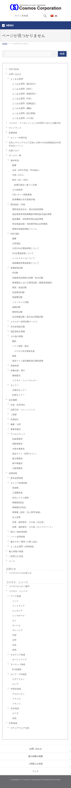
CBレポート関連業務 (22, 194)
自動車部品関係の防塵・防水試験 (27, 278)
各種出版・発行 (18, 370)
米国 (14, 718)
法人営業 (16, 517)
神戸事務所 (17, 463)
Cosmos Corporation (31, 779)
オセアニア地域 (18, 655)
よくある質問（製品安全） (24, 84)
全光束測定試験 (18, 326)
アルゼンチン (18, 694)
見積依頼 (15, 365)
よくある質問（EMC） (22, 89)
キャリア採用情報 (19, 483)
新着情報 (13, 133)
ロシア (15, 684)
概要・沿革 (16, 424)
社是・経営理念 (18, 405)
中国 (14, 635)
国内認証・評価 (18, 204)
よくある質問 (17, 79)
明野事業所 (17, 444)
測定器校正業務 (18, 331)
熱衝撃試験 (17, 297)
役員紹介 (15, 419)
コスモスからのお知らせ (20, 573)
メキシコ (16, 703)
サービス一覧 (15, 155)
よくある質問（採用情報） (23, 546)
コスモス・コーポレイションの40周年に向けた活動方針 (35, 123)
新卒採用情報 (17, 478)
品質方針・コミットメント (23, 409)
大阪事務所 (17, 468)
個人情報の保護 (16, 551)
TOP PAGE (14, 69)
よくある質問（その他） (23, 118)
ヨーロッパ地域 (18, 664)
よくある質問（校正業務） (24, 113)
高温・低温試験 (19, 287)
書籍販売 (16, 375)
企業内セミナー (19, 390)
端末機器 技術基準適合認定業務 (27, 219)
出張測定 (16, 243)
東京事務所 (17, 458)
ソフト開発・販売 (20, 346)
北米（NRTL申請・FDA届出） (26, 170)
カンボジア (17, 610)
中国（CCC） (18, 175)
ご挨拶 (14, 414)
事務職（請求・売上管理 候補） (27, 512)
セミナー (15, 385)
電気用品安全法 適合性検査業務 (27, 209)
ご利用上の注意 (16, 556)
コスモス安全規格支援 (24, 351)
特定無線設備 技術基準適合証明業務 (29, 224)
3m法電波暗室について (23, 253)
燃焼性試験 (17, 312)
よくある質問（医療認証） (24, 103)
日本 (14, 645)
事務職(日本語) (19, 507)
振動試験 (16, 307)
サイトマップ (15, 128)
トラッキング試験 (20, 302)
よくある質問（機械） (22, 108)
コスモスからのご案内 (19, 586)
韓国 (14, 650)
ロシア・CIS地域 (18, 674)
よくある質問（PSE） (22, 98)
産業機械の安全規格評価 (23, 199)
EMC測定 (15, 234)
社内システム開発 (20, 498)
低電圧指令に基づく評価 (25, 185)
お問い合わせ (15, 74)
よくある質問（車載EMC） (25, 94)
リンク (12, 561)
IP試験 (15, 273)
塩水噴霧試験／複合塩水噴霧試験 (27, 317)
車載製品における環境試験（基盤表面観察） (33, 282)
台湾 (14, 640)
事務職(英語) (18, 502)
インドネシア (18, 606)
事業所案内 (16, 429)
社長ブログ (14, 150)
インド (15, 601)
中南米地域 (16, 689)
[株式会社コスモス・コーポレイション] (35, 6)
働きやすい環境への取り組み (24, 542)
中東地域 (13, 723)
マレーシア (17, 630)
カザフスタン (18, 679)
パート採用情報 (18, 537)
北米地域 (15, 708)
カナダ (15, 713)
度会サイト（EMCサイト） (25, 453)
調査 (14, 356)
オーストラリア (19, 659)
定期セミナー (18, 395)
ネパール (16, 625)
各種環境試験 (17, 268)
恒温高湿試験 (18, 292)
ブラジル (16, 699)
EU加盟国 (16, 669)
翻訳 (14, 341)
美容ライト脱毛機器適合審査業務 (27, 361)
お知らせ (11, 568)
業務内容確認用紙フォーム (24, 229)
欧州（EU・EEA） (21, 180)
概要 (14, 165)
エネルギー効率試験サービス (24, 321)
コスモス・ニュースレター (24, 380)
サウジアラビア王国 (20, 728)
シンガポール (18, 615)
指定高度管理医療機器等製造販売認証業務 (32, 214)
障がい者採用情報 (19, 532)
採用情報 (13, 473)
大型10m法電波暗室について (25, 248)
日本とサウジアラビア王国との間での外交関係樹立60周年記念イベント (35, 144)
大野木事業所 (18, 449)
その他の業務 (17, 336)
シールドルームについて (23, 258)
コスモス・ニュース (17, 582)
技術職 (15, 488)
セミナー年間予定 (19, 138)
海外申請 (15, 160)
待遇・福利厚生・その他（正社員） (28, 522)
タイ (14, 620)
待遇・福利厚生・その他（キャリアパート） (33, 527)
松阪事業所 (17, 439)
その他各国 (17, 190)
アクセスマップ (18, 434)
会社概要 (13, 400)
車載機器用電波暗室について (25, 263)
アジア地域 (16, 596)
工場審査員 (17, 492)
